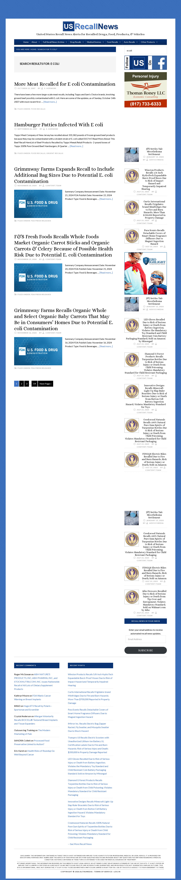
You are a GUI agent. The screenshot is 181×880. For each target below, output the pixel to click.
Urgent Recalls (54, 153)
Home (26, 42)
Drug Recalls (75, 42)
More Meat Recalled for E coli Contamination (64, 84)
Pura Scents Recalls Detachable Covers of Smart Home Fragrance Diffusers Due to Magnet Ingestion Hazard (154, 237)
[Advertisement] (90, 9)
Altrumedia (86, 872)
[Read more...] (50, 101)
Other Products (148, 42)
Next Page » (45, 383)
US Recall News (90, 26)
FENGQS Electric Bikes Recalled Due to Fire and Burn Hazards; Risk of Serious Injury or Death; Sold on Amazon (154, 459)
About (34, 42)
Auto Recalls (129, 42)
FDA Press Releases (41, 221)
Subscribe (145, 650)
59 (34, 383)
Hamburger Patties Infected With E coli (58, 124)
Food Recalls (112, 42)
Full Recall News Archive (53, 42)
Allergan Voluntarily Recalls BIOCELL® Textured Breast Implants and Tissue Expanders (36, 720)
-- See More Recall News (80, 844)
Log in (117, 872)
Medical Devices (94, 42)
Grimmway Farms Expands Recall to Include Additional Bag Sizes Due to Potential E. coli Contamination (64, 175)
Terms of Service (103, 872)
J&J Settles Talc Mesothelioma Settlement (154, 152)
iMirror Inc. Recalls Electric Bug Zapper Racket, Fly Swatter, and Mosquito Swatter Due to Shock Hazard (88, 727)
